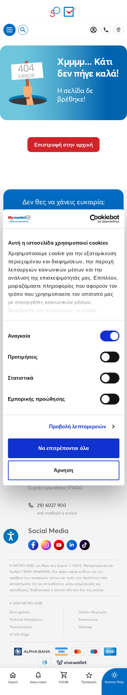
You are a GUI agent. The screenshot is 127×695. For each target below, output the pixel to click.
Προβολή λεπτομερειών (77, 426)
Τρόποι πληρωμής (93, 612)
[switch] (109, 357)
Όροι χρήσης (19, 612)
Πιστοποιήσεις (20, 627)
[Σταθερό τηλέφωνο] (106, 30)
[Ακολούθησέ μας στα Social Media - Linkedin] (72, 545)
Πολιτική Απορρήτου (25, 619)
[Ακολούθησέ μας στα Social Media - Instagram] (46, 545)
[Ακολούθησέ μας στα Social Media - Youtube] (59, 545)
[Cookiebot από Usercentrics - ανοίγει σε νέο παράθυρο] (90, 218)
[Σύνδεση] (93, 30)
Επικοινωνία (88, 619)
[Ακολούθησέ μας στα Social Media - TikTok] (85, 545)
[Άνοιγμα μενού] (9, 30)
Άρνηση (63, 470)
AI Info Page (19, 634)
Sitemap (85, 627)
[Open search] (23, 30)
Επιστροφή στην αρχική (63, 144)
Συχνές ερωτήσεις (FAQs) (55, 488)
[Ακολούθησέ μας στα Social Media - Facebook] (33, 545)
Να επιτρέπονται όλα (63, 448)
